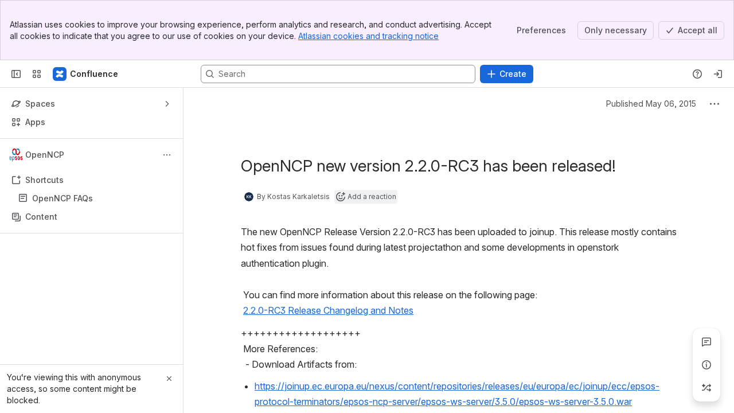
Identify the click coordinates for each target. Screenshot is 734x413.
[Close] (169, 378)
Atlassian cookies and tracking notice (368, 36)
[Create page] (706, 388)
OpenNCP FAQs (62, 198)
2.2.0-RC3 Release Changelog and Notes (328, 310)
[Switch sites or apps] (37, 74)
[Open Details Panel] (706, 365)
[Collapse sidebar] (16, 74)
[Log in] (718, 74)
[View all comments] (706, 342)
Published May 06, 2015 (651, 103)
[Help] (697, 74)
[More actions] (167, 155)
